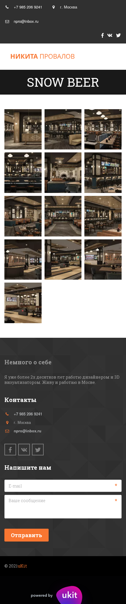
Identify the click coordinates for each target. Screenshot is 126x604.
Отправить (26, 535)
